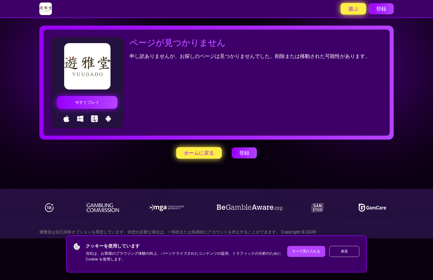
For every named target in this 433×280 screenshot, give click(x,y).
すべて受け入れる (306, 251)
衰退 (344, 251)
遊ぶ (353, 9)
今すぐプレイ (87, 102)
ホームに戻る (199, 153)
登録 (381, 9)
